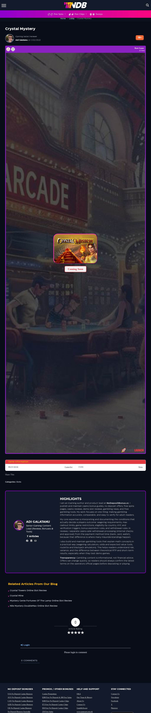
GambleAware (82, 708)
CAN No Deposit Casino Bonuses (20, 701)
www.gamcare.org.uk (85, 712)
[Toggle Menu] (3, 5)
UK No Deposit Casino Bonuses (20, 708)
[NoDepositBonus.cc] (75, 5)
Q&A (79, 694)
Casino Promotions (49, 694)
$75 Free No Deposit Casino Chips (55, 705)
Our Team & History (84, 697)
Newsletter (115, 697)
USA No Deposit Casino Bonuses (20, 694)
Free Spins (58, 14)
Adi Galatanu (21, 40)
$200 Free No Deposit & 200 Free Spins (57, 697)
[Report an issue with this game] (8, 49)
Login (26, 645)
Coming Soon (75, 269)
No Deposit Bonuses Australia (19, 712)
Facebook (114, 701)
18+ (140, 38)
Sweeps (99, 14)
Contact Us (81, 705)
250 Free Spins (47, 712)
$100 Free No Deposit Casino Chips (55, 701)
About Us (80, 701)
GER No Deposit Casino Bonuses (20, 705)
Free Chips (79, 14)
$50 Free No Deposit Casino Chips (55, 708)
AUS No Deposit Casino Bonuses (20, 697)
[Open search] (147, 5)
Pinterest (114, 708)
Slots (18, 482)
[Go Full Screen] (13, 49)
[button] (75, 249)
